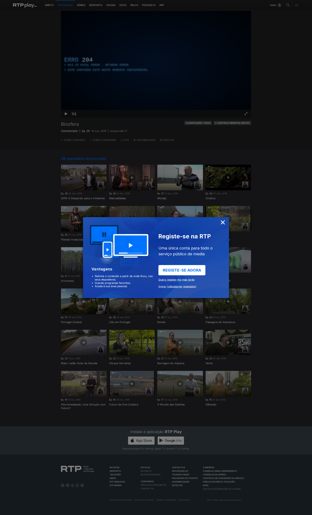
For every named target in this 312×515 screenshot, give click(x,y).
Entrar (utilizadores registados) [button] (177, 286)
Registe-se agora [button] (182, 270)
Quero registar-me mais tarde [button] (176, 279)
